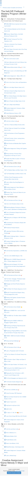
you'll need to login (20, 470)
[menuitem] (1, 3)
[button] (1, 1)
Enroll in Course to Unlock (14, 473)
